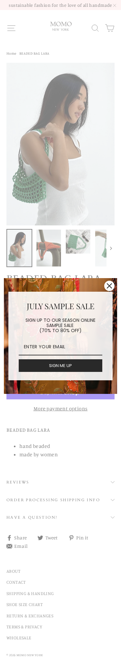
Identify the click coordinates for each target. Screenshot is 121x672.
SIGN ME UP (60, 366)
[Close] (109, 286)
